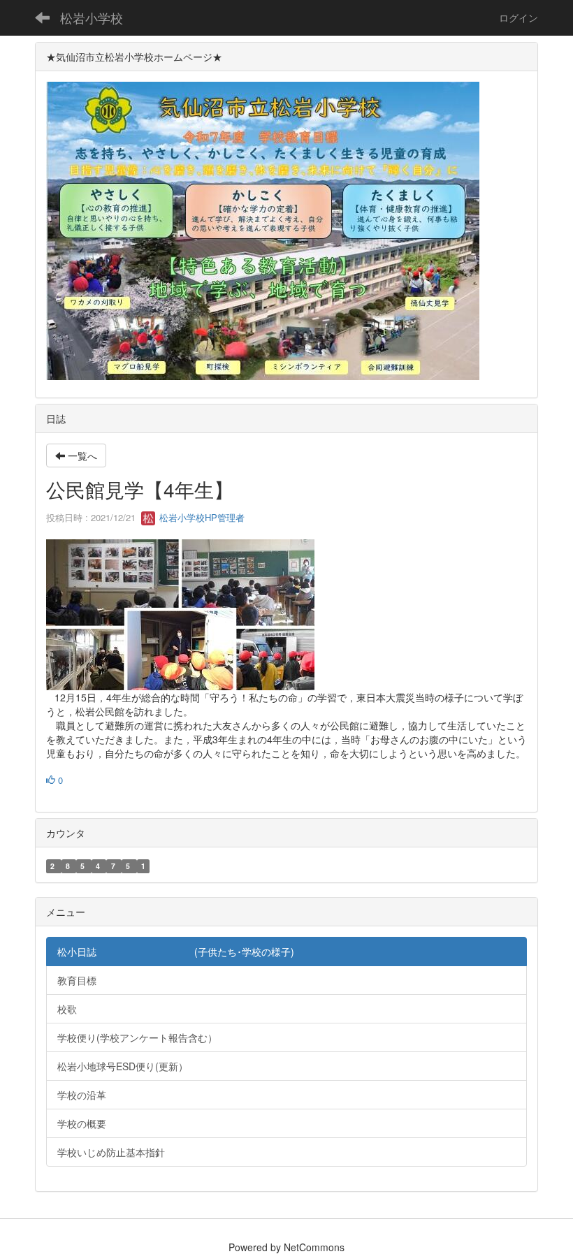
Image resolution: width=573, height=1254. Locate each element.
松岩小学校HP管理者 (201, 517)
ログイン (518, 17)
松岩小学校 (91, 17)
